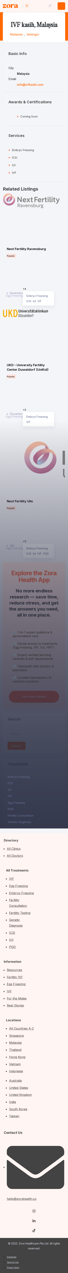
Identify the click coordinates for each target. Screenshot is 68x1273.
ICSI (10, 783)
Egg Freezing (16, 802)
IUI (9, 789)
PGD (11, 809)
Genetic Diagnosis (19, 822)
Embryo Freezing (19, 777)
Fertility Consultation (21, 815)
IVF (10, 796)
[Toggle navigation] (27, 6)
